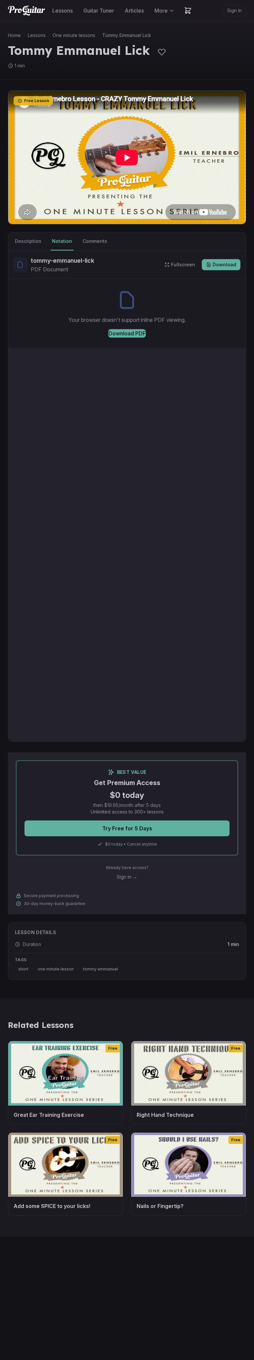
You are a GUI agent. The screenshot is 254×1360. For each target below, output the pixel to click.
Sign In (234, 10)
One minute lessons (74, 35)
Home (14, 35)
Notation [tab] (62, 241)
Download (224, 264)
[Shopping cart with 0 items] (187, 10)
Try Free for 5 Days (127, 828)
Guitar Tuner (98, 10)
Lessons (62, 10)
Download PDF (127, 333)
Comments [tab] (95, 241)
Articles (134, 10)
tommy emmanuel (100, 968)
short (23, 968)
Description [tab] (28, 241)
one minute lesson (56, 968)
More (161, 10)
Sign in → (127, 877)
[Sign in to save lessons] (162, 52)
